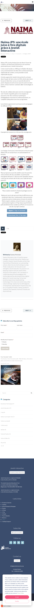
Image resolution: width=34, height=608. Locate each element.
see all (2, 445)
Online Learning (5, 421)
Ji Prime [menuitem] (4, 510)
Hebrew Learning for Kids (7, 416)
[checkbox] (16, 343)
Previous (7, 20)
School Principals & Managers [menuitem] (9, 506)
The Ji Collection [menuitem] (6, 515)
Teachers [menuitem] (4, 504)
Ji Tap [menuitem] (3, 512)
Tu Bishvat (4, 425)
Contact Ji (17, 560)
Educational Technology (7, 403)
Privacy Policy (20, 593)
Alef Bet (3, 429)
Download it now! (5, 363)
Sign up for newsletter (17, 532)
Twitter (4, 294)
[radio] (16, 342)
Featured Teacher (6, 434)
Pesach (3, 442)
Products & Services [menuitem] (6, 502)
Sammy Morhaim (6, 53)
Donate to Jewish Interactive (17, 472)
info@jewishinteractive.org (17, 566)
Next (27, 20)
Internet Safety (5, 438)
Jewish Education (6, 408)
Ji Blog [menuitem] (3, 519)
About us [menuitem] (4, 517)
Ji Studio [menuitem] (4, 514)
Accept (17, 597)
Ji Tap (12, 53)
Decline (17, 601)
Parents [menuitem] (4, 508)
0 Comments (18, 53)
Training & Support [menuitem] (6, 521)
